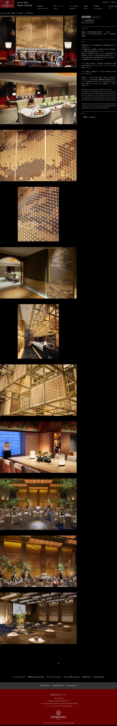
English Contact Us (71, 685)
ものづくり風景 (73, 7)
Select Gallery (71, 722)
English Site (113, 2)
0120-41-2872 (57, 706)
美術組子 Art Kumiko (89, 117)
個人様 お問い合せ (44, 685)
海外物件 (98, 7)
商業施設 (42, 7)
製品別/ (86, 676)
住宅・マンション (58, 7)
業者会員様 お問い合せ (58, 685)
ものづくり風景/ (71, 676)
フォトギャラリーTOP (19, 676)
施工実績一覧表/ (99, 676)
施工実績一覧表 (113, 7)
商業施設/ (36, 676)
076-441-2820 (68, 706)
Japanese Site (105, 2)
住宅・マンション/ (54, 676)
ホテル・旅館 (86, 16)
